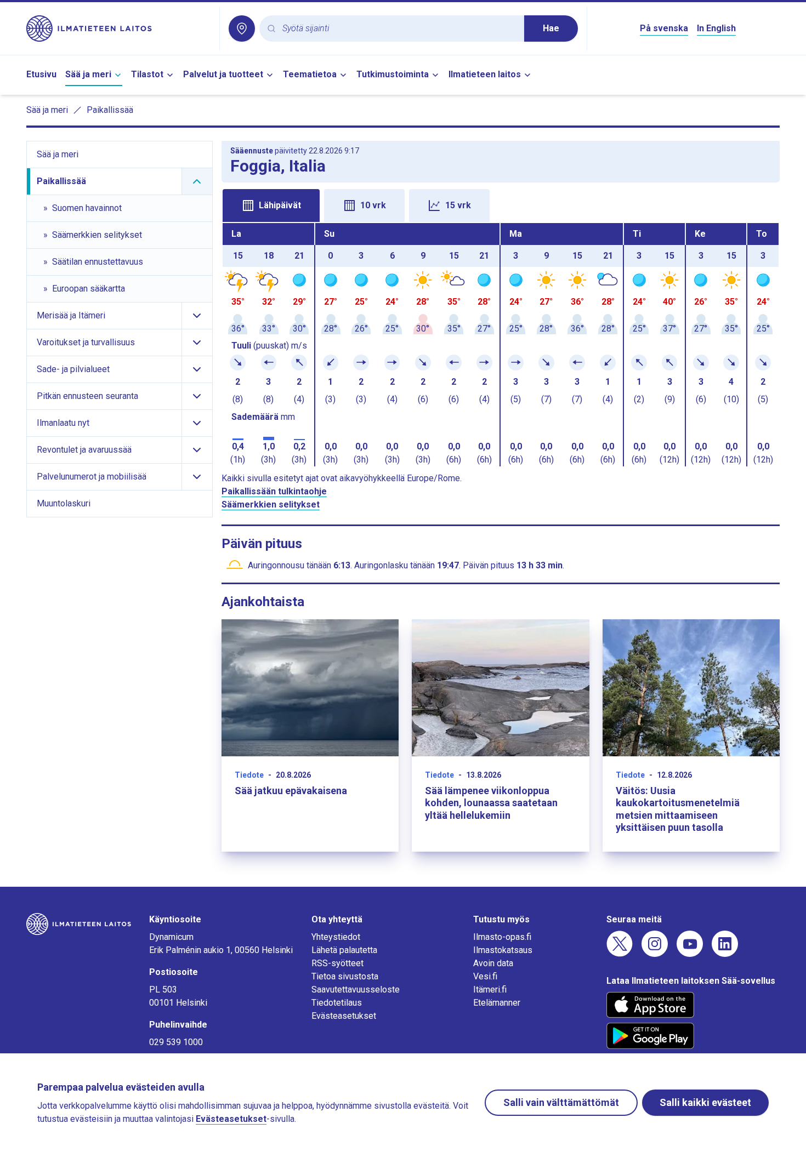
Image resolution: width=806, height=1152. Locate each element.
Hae (551, 28)
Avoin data (493, 963)
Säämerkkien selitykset (271, 504)
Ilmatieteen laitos (485, 74)
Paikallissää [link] (110, 110)
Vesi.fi (485, 976)
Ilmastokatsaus (502, 950)
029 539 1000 (176, 1042)
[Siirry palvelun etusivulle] (118, 28)
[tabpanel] (501, 344)
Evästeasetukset (343, 1016)
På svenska (664, 28)
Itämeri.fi (490, 989)
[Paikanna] (242, 28)
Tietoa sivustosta (344, 976)
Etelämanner (496, 1002)
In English (716, 28)
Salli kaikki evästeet (705, 1102)
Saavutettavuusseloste (355, 989)
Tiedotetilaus (336, 1002)
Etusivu (41, 74)
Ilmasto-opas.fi (502, 937)
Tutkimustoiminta (392, 74)
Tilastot (147, 74)
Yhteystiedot (335, 937)
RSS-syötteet (337, 963)
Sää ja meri (88, 74)
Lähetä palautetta (344, 950)
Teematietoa (310, 74)
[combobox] (399, 29)
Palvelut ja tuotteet (223, 74)
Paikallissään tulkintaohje (274, 491)
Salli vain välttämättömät (561, 1102)
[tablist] (501, 204)
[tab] (271, 205)
